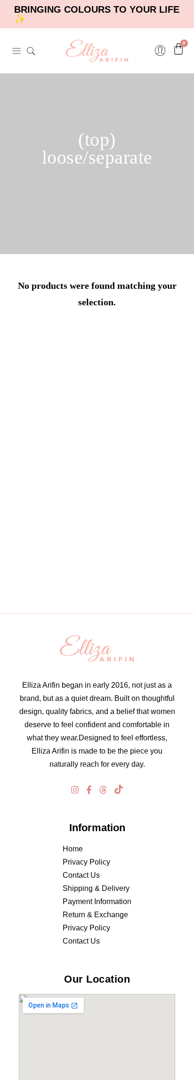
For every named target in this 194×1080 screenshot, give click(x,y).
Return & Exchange (95, 915)
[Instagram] (75, 790)
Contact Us (81, 875)
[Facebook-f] (89, 790)
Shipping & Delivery (96, 888)
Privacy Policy (86, 862)
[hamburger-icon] (16, 50)
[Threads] (103, 790)
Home (73, 849)
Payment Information (97, 901)
